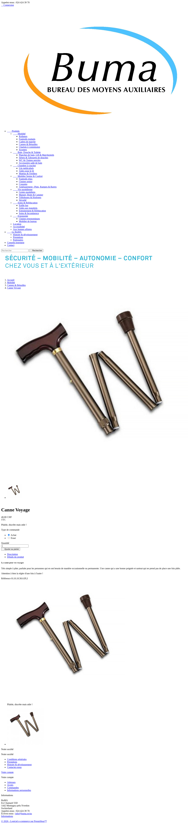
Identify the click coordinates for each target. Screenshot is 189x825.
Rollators (23, 136)
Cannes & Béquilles (28, 144)
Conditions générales (17, 759)
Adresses (11, 782)
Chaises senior (25, 181)
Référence (6, 578)
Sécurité (22, 200)
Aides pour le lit (26, 171)
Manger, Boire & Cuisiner (31, 195)
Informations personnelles (19, 790)
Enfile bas (23, 205)
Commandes (13, 787)
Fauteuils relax (25, 179)
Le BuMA (14, 232)
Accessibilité (19, 226)
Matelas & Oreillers (28, 173)
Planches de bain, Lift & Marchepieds (36, 155)
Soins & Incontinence (29, 213)
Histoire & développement (25, 234)
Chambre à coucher (24, 165)
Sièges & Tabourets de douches (33, 157)
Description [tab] (12, 554)
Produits (13, 131)
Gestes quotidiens (27, 192)
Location (17, 224)
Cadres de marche (27, 141)
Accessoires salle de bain (30, 163)
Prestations (18, 237)
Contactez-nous (14, 767)
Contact (10, 245)
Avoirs (10, 785)
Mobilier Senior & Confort (28, 176)
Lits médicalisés (26, 168)
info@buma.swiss (23, 813)
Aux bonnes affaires (22, 229)
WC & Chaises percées (29, 160)
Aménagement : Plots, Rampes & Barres (38, 187)
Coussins (23, 184)
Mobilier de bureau (28, 221)
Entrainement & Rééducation (32, 210)
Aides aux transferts (28, 208)
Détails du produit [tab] (15, 557)
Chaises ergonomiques (29, 218)
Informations (7, 816)
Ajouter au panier (10, 549)
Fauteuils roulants (27, 139)
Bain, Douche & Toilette (27, 152)
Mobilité (19, 133)
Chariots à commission (29, 147)
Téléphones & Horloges (30, 197)
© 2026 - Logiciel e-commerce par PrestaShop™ (24, 821)
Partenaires (18, 240)
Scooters (23, 149)
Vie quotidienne (22, 189)
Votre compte (7, 772)
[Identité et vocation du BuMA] (83, 275)
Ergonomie (20, 216)
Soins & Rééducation (25, 202)
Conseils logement (15, 242)
